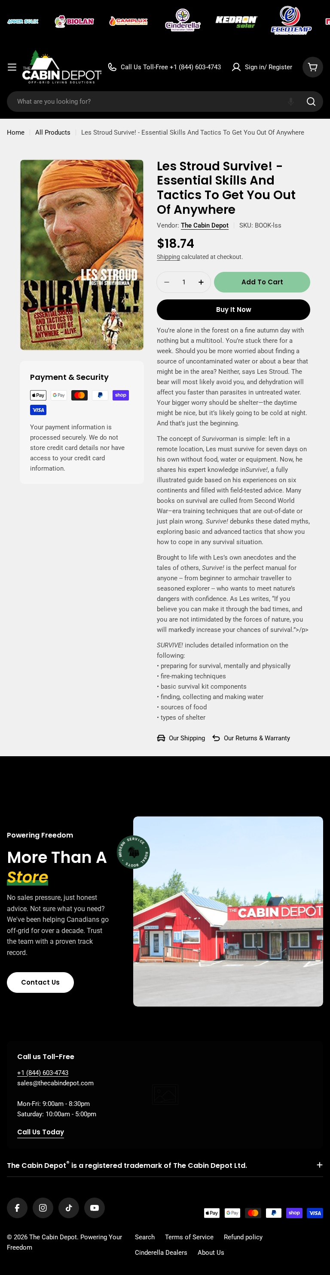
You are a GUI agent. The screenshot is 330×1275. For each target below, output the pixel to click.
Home (15, 132)
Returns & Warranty (262, 738)
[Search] (311, 101)
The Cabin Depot (205, 225)
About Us (211, 1253)
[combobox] (165, 101)
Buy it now (233, 309)
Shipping (168, 256)
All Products (52, 132)
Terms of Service (189, 1237)
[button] (291, 101)
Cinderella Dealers (161, 1253)
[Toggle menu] (12, 67)
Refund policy (243, 1237)
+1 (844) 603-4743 (42, 1073)
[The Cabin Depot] (24, 21)
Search (145, 1237)
